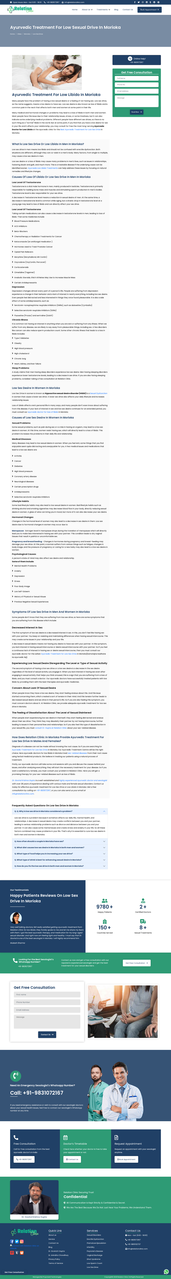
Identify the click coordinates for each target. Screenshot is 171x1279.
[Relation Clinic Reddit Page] (154, 2)
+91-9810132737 (134, 1244)
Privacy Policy (54, 1259)
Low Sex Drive (92, 1267)
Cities (19, 34)
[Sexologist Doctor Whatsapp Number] (166, 1272)
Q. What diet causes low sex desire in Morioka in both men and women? (49, 847)
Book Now (135, 112)
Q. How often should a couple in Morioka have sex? (39, 841)
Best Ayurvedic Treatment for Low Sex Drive (80, 129)
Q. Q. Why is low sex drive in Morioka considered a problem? (43, 811)
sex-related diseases (77, 753)
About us (52, 1235)
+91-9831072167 (53, 2)
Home (74, 9)
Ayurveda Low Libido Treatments (43, 168)
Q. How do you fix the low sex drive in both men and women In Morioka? (49, 866)
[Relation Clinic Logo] (20, 9)
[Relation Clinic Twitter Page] (139, 2)
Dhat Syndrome (93, 1259)
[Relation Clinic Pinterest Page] (158, 2)
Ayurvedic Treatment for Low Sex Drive (59, 653)
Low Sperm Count (94, 1263)
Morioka (27, 34)
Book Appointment (148, 10)
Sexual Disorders (94, 1235)
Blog (116, 9)
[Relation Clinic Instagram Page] (143, 2)
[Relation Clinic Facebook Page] (135, 2)
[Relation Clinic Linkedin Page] (147, 2)
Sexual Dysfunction (98, 393)
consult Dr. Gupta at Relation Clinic (51, 728)
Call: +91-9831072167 (36, 1092)
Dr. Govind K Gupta (57, 1251)
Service (52, 1239)
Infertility (90, 1247)
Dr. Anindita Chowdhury (58, 1255)
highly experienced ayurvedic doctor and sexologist (83, 780)
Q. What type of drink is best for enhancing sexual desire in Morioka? (48, 860)
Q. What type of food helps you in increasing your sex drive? (43, 853)
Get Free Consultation (135, 963)
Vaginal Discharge (94, 1255)
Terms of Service (56, 1263)
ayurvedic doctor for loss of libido (43, 412)
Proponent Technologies (52, 1277)
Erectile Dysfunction (95, 1239)
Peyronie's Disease (95, 1251)
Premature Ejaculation (96, 1243)
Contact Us (128, 9)
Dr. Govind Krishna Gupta (23, 780)
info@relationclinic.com (74, 2)
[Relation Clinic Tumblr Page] (150, 2)
